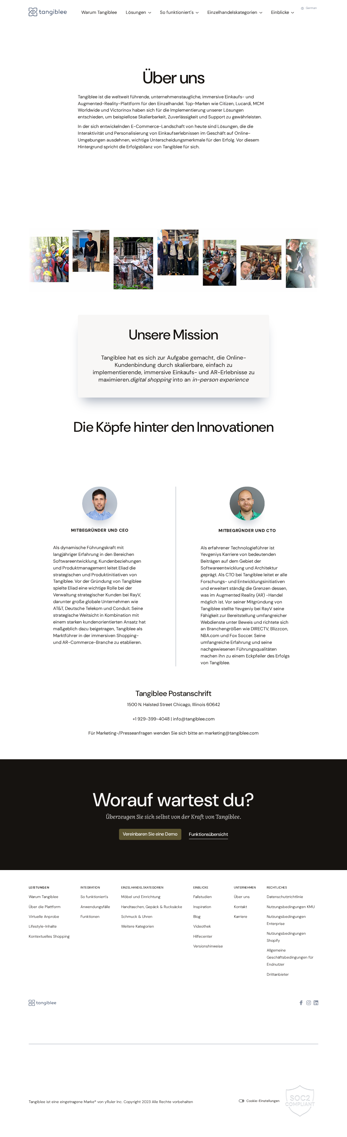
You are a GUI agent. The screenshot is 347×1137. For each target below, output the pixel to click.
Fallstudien (202, 896)
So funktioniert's (94, 896)
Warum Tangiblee (99, 12)
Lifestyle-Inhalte (43, 926)
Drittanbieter (278, 974)
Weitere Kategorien (137, 926)
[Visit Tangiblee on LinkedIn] (316, 1003)
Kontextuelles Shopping (49, 936)
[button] (138, 12)
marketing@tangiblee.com (232, 733)
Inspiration (202, 906)
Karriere (240, 916)
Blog (197, 916)
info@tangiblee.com (194, 719)
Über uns (242, 896)
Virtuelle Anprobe (44, 916)
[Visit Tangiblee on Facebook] (301, 1003)
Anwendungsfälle (95, 906)
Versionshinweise (208, 946)
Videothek (202, 926)
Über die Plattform (44, 906)
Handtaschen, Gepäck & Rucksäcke (151, 906)
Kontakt (240, 906)
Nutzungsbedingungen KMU (291, 906)
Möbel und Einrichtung (140, 896)
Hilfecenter (202, 936)
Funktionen (90, 916)
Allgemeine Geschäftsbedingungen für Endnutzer (290, 957)
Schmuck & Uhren (136, 916)
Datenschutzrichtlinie (285, 896)
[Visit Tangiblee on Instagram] (308, 1003)
